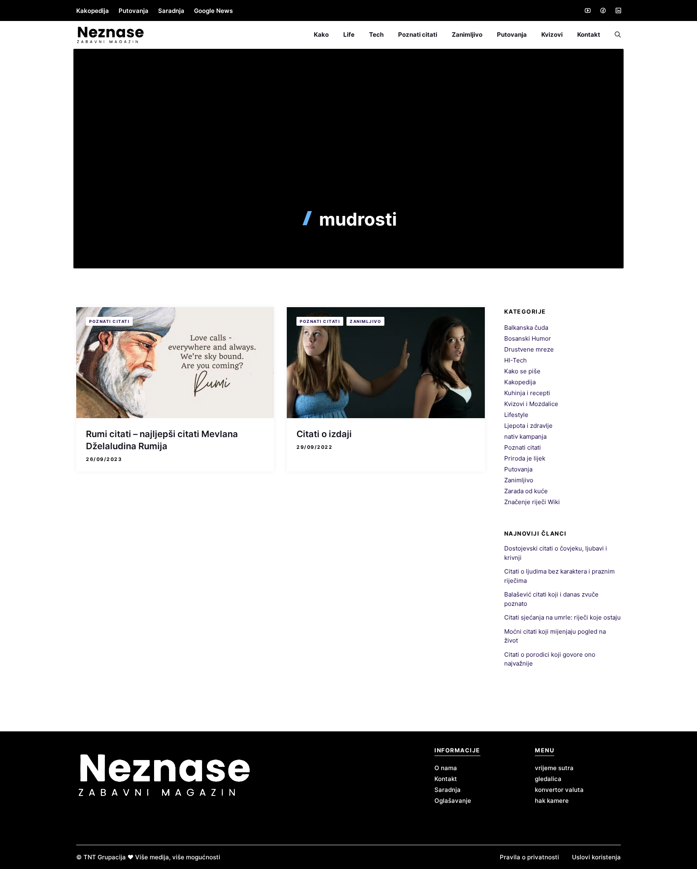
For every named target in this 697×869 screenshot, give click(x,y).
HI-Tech (515, 360)
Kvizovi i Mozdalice (531, 404)
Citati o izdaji (324, 434)
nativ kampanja (525, 436)
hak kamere (552, 800)
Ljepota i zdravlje (528, 425)
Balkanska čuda (526, 327)
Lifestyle (516, 415)
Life (349, 34)
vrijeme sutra (554, 768)
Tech (376, 34)
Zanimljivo (467, 34)
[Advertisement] (348, 148)
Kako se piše (522, 371)
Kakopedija (92, 11)
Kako (321, 34)
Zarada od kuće (526, 491)
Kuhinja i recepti (527, 393)
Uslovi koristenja (596, 857)
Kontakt (588, 34)
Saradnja (171, 11)
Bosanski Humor (527, 338)
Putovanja (133, 11)
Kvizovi (552, 34)
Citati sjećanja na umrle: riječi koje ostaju (562, 617)
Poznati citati (417, 34)
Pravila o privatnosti (529, 857)
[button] (614, 34)
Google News (213, 11)
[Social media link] (587, 10)
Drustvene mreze (529, 349)
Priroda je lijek (524, 458)
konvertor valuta (559, 790)
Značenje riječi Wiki (532, 502)
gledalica (548, 779)
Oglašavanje (452, 800)
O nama (445, 768)
